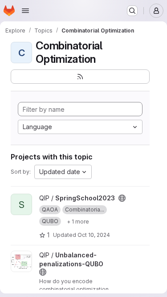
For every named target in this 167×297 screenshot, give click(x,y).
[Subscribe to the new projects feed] (80, 76)
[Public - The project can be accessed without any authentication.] (122, 198)
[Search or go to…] (132, 10)
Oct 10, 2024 (93, 235)
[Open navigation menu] (25, 11)
